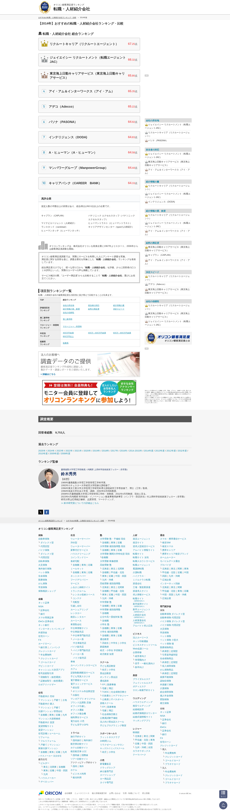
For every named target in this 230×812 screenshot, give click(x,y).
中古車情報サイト (79, 628)
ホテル (74, 770)
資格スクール (106, 703)
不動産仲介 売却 (46, 696)
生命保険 (42, 576)
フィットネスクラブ (110, 737)
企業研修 (137, 652)
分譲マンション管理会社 (50, 711)
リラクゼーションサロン (112, 744)
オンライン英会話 (109, 677)
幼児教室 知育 (107, 654)
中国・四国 (61, 770)
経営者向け (140, 656)
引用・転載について (131, 793)
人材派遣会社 (139, 621)
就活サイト (138, 542)
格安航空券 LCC (79, 751)
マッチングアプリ (141, 720)
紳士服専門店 (106, 771)
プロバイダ (165, 565)
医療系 (66, 343)
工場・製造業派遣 (141, 587)
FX (39, 640)
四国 (164, 576)
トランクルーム (78, 591)
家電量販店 (105, 764)
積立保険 (164, 703)
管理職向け (140, 660)
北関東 (53, 767)
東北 (45, 767)
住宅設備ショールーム (49, 733)
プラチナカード (172, 764)
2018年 (105, 450)
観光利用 (77, 777)
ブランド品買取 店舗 (81, 702)
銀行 (43, 614)
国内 (75, 766)
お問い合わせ (114, 793)
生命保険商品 (166, 658)
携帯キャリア (168, 550)
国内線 (76, 755)
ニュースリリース (81, 793)
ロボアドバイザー (47, 684)
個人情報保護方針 (99, 793)
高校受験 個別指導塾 (110, 583)
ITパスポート (117, 699)
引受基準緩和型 (170, 654)
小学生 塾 (104, 624)
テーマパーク (139, 754)
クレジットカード (47, 651)
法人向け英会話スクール (112, 721)
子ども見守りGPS (79, 724)
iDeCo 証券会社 (46, 621)
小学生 (123, 643)
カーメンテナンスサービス (84, 665)
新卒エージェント (141, 610)
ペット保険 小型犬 (169, 640)
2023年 (60, 450)
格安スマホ (167, 546)
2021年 (78, 450)
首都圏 (44, 715)
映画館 (136, 732)
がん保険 (42, 583)
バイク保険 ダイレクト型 (172, 621)
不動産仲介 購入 (46, 703)
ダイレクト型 (47, 542)
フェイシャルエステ (143, 683)
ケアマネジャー (120, 695)
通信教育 (104, 639)
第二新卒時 (67, 319)
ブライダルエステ (141, 679)
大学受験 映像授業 (109, 561)
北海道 (105, 568)
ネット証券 (43, 602)
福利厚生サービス (79, 717)
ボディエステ (139, 686)
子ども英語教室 (107, 666)
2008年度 (65, 453)
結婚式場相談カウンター (145, 713)
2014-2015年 (135, 450)
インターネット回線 (170, 583)
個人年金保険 (166, 695)
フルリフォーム (48, 741)
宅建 (104, 688)
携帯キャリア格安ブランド (175, 554)
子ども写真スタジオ (80, 676)
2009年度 (54, 453)
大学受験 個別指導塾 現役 (112, 546)
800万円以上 (68, 336)
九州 (64, 715)
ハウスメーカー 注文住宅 (49, 756)
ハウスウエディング (143, 702)
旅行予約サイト (78, 736)
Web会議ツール (140, 648)
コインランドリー (79, 557)
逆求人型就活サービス (144, 546)
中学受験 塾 (106, 602)
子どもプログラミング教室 (113, 725)
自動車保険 (43, 539)
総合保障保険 (166, 692)
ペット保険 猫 (167, 643)
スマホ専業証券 (46, 617)
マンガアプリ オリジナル (83, 698)
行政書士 (106, 695)
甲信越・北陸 (117, 572)
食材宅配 (75, 561)
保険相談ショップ (47, 591)
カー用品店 (105, 778)
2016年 (123, 450)
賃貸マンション (46, 730)
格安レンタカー (78, 617)
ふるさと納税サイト (80, 587)
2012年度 (171, 450)
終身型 (165, 651)
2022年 (69, 450)
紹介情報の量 (118, 305)
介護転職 (137, 572)
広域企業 (166, 579)
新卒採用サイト (140, 605)
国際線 (85, 755)
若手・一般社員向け (145, 663)
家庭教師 (104, 646)
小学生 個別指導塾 (109, 631)
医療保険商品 (166, 647)
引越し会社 (76, 606)
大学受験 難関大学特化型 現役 (115, 554)
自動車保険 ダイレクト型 (172, 614)
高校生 (105, 643)
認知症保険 (165, 681)
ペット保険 (43, 572)
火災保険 (42, 565)
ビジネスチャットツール (145, 645)
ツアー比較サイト (79, 759)
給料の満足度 (93, 309)
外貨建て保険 (166, 684)
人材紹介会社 (139, 616)
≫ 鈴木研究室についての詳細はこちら (80, 503)
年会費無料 (46, 654)
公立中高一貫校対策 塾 (111, 617)
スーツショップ (107, 775)
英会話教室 (105, 673)
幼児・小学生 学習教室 (111, 650)
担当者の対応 (93, 305)
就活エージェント (141, 539)
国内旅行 (77, 740)
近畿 (58, 715)
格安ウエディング (141, 706)
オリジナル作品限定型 (84, 691)
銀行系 (44, 647)
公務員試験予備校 (109, 718)
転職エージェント (141, 565)
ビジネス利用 (79, 773)
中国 (186, 572)
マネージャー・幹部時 (72, 326)
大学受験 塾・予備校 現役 (112, 539)
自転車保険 (43, 561)
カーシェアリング (79, 609)
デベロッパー (47, 781)
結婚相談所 (138, 709)
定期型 (174, 651)
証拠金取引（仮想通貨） (53, 681)
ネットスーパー (78, 576)
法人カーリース (140, 637)
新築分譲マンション (48, 748)
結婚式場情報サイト (143, 717)
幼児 (104, 669)
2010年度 (43, 453)
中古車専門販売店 (81, 635)
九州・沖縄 (107, 579)
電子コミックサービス (81, 684)
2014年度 (148, 450)
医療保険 (42, 579)
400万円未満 (68, 333)
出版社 (76, 695)
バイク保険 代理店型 (170, 625)
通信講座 (104, 681)
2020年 (87, 450)
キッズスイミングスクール (112, 748)
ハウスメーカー (48, 778)
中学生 (114, 643)
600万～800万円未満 (122, 333)
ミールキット (77, 568)
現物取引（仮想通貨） (51, 677)
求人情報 (146, 793)
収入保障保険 (168, 666)
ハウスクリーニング (80, 554)
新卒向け (139, 667)
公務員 (105, 699)
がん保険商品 (166, 669)
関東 (152, 736)
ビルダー (45, 763)
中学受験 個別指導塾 (110, 609)
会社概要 (68, 793)
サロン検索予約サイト (144, 690)
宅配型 (76, 602)
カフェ (74, 669)
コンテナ (77, 598)
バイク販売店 (77, 646)
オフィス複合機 (78, 713)
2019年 (96, 450)
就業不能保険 (166, 677)
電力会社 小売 (77, 721)
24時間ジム (105, 741)
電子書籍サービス (79, 680)
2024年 (51, 450)
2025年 (42, 450)
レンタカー (76, 613)
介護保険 (164, 688)
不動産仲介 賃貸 (46, 722)
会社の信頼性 (68, 312)
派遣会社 (137, 583)
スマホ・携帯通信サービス (173, 539)
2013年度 (160, 450)
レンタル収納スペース (84, 594)
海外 (81, 766)
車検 (73, 661)
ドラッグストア (107, 767)
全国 (150, 747)
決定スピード (118, 309)
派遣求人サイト (140, 591)
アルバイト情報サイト (144, 550)
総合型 (76, 687)
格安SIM (166, 542)
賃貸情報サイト (46, 726)
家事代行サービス (79, 550)
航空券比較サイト (79, 744)
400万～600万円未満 (97, 333)
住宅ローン (43, 636)
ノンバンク (54, 647)
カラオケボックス (141, 751)
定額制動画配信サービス (83, 672)
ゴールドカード (48, 662)
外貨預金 (42, 632)
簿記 (111, 688)
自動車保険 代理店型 (170, 617)
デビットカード (46, 666)
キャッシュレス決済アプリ (51, 669)
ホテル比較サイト (79, 747)
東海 (51, 715)
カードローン (44, 643)
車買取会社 (76, 624)
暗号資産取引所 (46, 673)
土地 (64, 700)
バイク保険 (43, 550)
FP (103, 684)
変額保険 (164, 699)
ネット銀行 (43, 625)
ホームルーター (167, 557)
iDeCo (163, 727)
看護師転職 (138, 568)
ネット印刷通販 (140, 641)
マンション (46, 700)
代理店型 (45, 546)
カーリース (76, 620)
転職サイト (138, 554)
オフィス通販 (77, 710)
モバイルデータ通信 (170, 561)
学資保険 (42, 587)
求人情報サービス (141, 594)
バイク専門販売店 (81, 650)
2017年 (114, 450)
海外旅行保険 (44, 568)
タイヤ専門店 (106, 782)
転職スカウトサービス (144, 561)
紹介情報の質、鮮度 (71, 309)
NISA (40, 606)
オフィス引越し (78, 706)
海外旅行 (88, 740)
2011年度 (182, 450)
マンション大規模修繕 (49, 718)
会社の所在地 (68, 305)
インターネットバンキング (51, 629)
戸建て (57, 700)
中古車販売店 (77, 631)
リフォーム (43, 737)
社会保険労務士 (118, 692)
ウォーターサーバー (80, 539)
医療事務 (111, 684)
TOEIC (105, 692)
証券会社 (45, 610)
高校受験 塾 (106, 565)
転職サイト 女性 (141, 557)
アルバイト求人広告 (143, 625)
